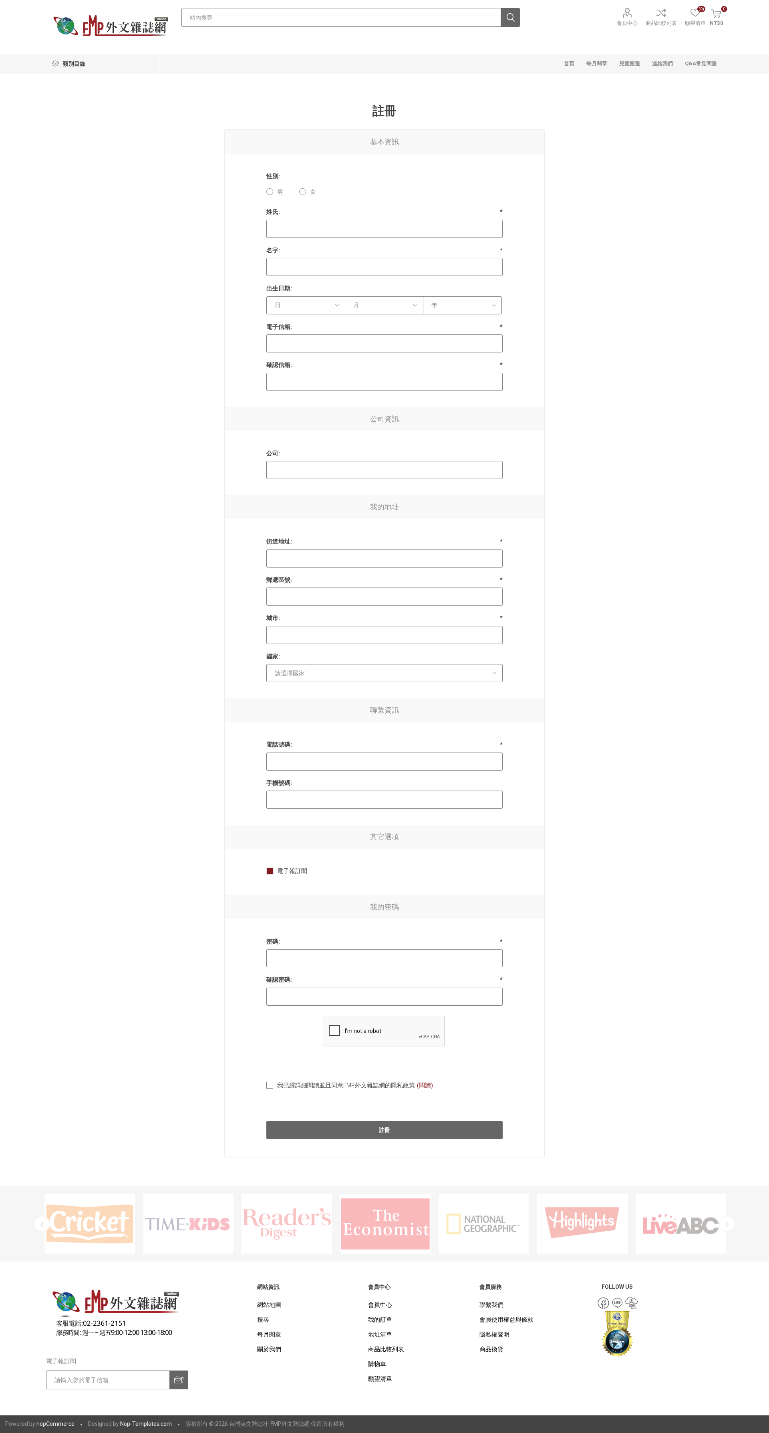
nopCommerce (55, 1424)
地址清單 (380, 1334)
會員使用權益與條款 (506, 1319)
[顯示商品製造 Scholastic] (681, 1224)
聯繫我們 (491, 1304)
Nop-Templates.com (146, 1424)
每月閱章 (269, 1334)
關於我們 (269, 1349)
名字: (273, 250)
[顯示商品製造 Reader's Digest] (188, 1224)
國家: (273, 656)
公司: (273, 453)
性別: (273, 176)
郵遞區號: (279, 580)
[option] (89, 1224)
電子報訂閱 (292, 871)
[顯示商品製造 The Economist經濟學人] (287, 1224)
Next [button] (727, 1224)
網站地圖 (269, 1304)
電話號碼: (279, 744)
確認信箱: (279, 364)
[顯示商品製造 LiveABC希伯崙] (582, 1224)
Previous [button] (42, 1224)
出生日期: (279, 288)
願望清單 (380, 1379)
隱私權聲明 (494, 1334)
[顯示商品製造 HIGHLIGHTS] (484, 1224)
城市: (273, 618)
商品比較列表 (661, 23)
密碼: (273, 941)
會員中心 (627, 23)
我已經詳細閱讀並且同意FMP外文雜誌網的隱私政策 (346, 1085)
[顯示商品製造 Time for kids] (89, 1224)
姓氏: (273, 211)
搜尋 (263, 1319)
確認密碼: (279, 979)
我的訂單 (380, 1319)
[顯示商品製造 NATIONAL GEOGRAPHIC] (385, 1224)
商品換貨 (491, 1349)
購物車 (377, 1364)
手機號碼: (279, 783)
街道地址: (279, 541)
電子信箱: (279, 326)
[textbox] (341, 17)
